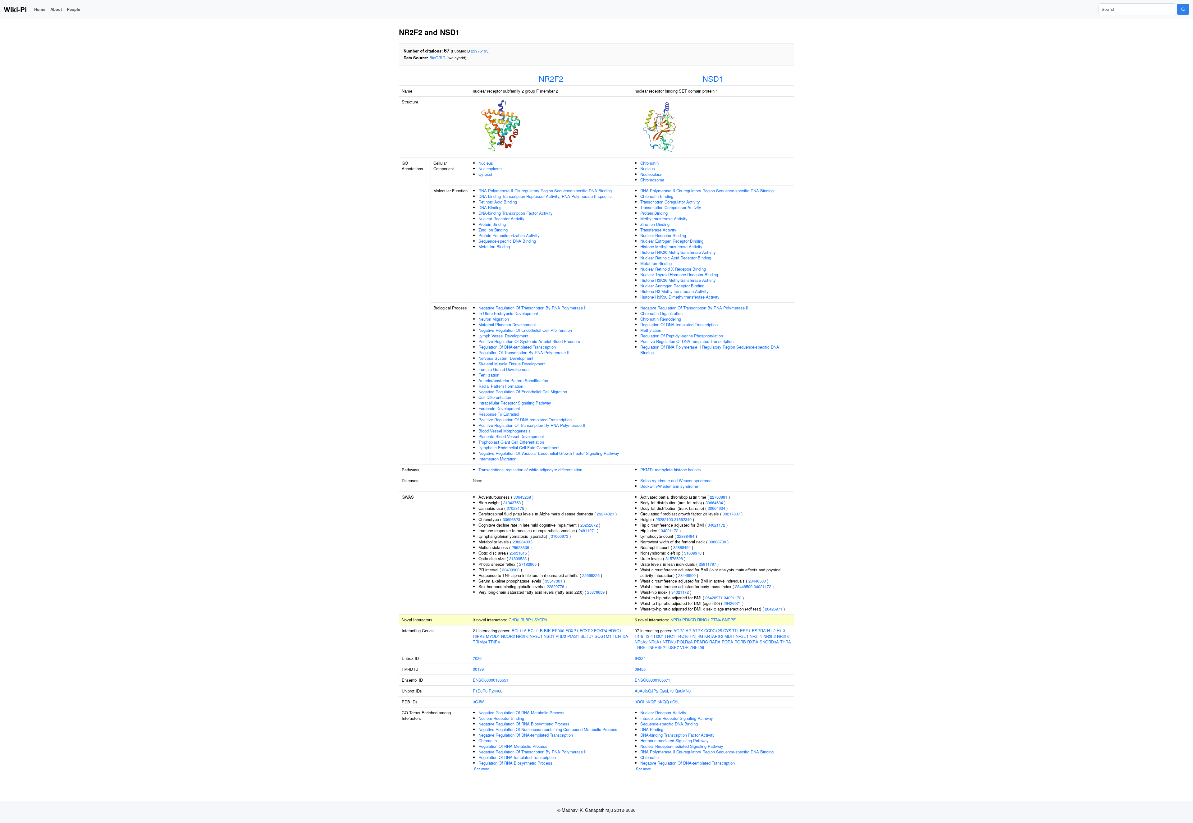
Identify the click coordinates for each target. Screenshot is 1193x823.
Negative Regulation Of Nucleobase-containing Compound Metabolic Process (547, 729)
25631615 (518, 553)
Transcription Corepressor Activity (670, 207)
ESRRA (759, 630)
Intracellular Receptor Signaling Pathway (514, 403)
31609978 (693, 553)
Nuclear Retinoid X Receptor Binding (673, 269)
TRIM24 (480, 642)
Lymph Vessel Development (503, 336)
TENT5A (620, 636)
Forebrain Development (499, 408)
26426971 (714, 598)
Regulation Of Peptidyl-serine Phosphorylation (681, 336)
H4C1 (670, 636)
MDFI (729, 636)
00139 (478, 669)
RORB (740, 642)
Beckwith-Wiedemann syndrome (669, 486)
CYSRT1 (731, 630)
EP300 (558, 630)
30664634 (714, 502)
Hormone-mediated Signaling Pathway (674, 740)
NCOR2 (508, 636)
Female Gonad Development (504, 369)
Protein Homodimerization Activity (509, 235)
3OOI (639, 702)
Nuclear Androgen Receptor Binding (672, 286)
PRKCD (689, 620)
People (73, 9)
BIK (547, 630)
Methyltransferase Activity (664, 219)
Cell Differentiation (494, 397)
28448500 (687, 575)
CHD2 (514, 620)
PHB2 (560, 636)
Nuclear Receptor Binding (663, 235)
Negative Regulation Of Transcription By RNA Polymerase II (532, 308)
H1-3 (781, 630)
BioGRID (437, 58)
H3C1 (659, 636)
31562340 (683, 519)
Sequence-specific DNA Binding (507, 241)
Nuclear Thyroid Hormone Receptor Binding (679, 274)
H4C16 (682, 636)
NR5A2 (641, 642)
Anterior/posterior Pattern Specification (513, 380)
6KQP (651, 702)
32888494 (685, 536)
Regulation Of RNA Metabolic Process (512, 746)
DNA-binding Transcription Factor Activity (515, 213)
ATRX (697, 630)
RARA (714, 642)
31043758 (512, 502)
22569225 (591, 575)
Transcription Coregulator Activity (670, 202)
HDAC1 (614, 630)
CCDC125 (713, 630)
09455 (640, 669)
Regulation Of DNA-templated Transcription (517, 347)
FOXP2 (586, 630)
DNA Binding (489, 207)
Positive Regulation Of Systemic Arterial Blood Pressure (529, 341)
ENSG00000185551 (490, 680)
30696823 (511, 519)
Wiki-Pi (15, 9)
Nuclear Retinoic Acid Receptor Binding (675, 258)
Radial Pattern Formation (500, 386)
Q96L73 (667, 691)
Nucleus (485, 163)
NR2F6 (522, 636)
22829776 (555, 586)
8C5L (674, 702)
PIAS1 (573, 636)
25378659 (596, 592)
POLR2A (685, 642)
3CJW (478, 702)
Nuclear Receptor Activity (501, 219)
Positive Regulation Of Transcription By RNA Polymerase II (531, 425)
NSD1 (712, 78)
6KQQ (663, 702)
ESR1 (745, 630)
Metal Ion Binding (494, 246)
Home (39, 9)
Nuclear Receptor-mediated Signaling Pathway (681, 746)
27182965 (528, 564)
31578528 (674, 558)
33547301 (553, 581)
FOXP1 (571, 630)
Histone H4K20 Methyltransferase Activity (678, 252)
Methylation (650, 330)
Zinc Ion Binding (493, 230)
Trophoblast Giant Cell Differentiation (511, 442)
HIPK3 (479, 636)
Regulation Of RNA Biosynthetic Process (515, 763)
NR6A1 (655, 642)
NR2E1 (742, 636)
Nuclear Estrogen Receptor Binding (671, 241)
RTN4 (716, 620)
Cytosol (485, 174)
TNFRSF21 (657, 647)
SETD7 (586, 636)
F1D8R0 (480, 691)
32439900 (510, 570)
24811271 (587, 530)
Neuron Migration (493, 319)
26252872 (589, 525)
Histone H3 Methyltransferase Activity (674, 291)
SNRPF (729, 620)
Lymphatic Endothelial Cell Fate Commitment (519, 447)
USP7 (673, 647)
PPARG (701, 642)
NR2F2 (551, 78)
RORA (727, 642)
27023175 (515, 508)
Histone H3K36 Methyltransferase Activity (678, 280)
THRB (640, 647)
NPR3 (675, 620)
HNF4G (696, 636)
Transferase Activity (658, 230)
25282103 (664, 519)
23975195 (479, 50)
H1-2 (771, 630)
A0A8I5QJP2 (646, 691)
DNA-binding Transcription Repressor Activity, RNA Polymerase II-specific (545, 196)
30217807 (731, 514)
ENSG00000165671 (652, 680)
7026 (477, 658)
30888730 (717, 542)
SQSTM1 (603, 636)
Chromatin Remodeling (660, 319)
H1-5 (639, 636)
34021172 (716, 525)
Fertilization (488, 375)
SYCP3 (540, 620)
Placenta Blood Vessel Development (511, 436)
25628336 (520, 547)
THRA (785, 642)
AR (688, 630)
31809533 (518, 558)
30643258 (522, 497)
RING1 (703, 620)
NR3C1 (536, 636)
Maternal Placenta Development (507, 324)
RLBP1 (526, 620)
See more (481, 768)
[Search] (1183, 9)
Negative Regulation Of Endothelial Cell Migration (522, 392)
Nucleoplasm (490, 168)
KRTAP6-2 (713, 636)
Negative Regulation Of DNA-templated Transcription (525, 735)
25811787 (707, 564)
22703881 (718, 497)
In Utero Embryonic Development (508, 313)
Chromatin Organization (661, 313)
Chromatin (649, 163)
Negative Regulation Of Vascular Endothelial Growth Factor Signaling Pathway (548, 453)
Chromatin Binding (656, 196)
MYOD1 (493, 636)
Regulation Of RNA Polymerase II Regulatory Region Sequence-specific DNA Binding (709, 349)
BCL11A (519, 630)
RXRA (752, 642)
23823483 (521, 542)
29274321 (605, 514)
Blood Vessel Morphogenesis (504, 431)
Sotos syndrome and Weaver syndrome (675, 480)
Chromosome (652, 180)
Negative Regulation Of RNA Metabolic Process (521, 713)
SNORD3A (769, 642)
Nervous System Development (505, 358)
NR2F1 (756, 636)
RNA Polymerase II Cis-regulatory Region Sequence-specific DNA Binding (545, 191)
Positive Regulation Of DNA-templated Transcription (525, 420)
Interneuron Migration (497, 459)
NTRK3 (669, 642)
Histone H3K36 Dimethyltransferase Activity (680, 297)
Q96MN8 (683, 691)
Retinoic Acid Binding (497, 202)
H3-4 (648, 636)
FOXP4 (600, 630)
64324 (640, 658)
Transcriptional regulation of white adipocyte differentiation (530, 470)
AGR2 (679, 630)
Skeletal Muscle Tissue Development (512, 364)
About (56, 9)
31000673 (559, 536)
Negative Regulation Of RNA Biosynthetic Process (523, 724)
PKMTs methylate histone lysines (670, 470)
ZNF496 (697, 647)
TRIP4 (494, 642)
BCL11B (535, 630)
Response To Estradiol (498, 414)
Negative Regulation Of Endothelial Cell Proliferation (525, 330)
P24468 (495, 691)
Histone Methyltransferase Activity (671, 246)
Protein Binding (492, 224)
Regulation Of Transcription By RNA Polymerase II (523, 352)
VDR (684, 647)
